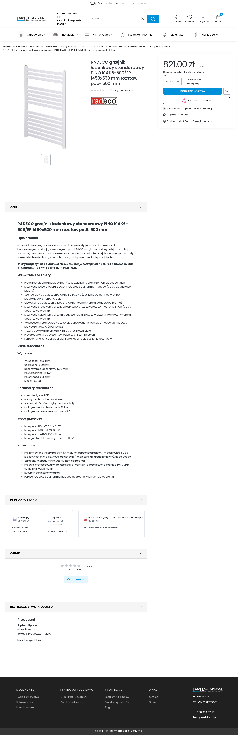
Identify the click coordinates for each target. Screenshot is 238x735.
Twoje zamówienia (27, 697)
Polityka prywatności (117, 702)
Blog (107, 707)
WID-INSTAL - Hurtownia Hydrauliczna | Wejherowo (31, 46)
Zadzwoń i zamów (200, 100)
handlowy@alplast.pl (30, 640)
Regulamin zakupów (117, 697)
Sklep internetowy (117, 730)
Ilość (165, 75)
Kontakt (153, 697)
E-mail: (69, 22)
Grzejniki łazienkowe (160, 46)
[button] (153, 19)
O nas (152, 702)
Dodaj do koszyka (192, 91)
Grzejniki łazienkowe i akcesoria (127, 46)
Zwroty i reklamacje (72, 702)
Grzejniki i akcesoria (93, 46)
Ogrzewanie (70, 46)
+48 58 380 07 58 (203, 712)
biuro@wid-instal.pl (204, 717)
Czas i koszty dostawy (73, 697)
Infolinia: (69, 15)
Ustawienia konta (26, 702)
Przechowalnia (25, 707)
